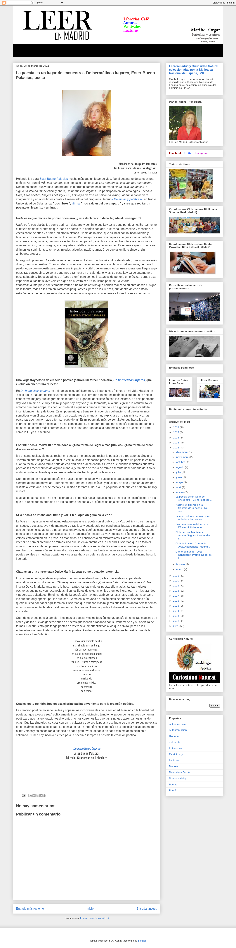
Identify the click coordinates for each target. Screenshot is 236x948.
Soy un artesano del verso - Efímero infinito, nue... (192, 526)
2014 (176, 610)
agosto (180, 467)
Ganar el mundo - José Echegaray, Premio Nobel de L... (194, 554)
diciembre (182, 451)
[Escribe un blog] (34, 795)
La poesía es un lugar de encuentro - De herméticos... (194, 498)
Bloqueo (174, 735)
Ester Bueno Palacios (54, 178)
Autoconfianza (177, 723)
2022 (176, 447)
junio (179, 477)
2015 (176, 605)
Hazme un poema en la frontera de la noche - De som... (192, 507)
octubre (181, 461)
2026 (176, 427)
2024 (176, 437)
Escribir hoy (176, 754)
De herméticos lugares (35, 390)
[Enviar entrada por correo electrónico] (23, 795)
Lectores (174, 760)
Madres (173, 766)
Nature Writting (178, 778)
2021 (176, 575)
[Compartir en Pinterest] (44, 795)
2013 (176, 615)
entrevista (175, 742)
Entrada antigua (146, 908)
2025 (176, 432)
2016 (176, 600)
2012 (176, 620)
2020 (176, 580)
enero (180, 569)
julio (179, 472)
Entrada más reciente (30, 908)
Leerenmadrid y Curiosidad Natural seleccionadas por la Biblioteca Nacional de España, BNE (193, 69)
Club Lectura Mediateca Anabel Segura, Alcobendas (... (193, 535)
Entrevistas (175, 748)
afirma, (76, 203)
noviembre (182, 456)
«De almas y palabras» (127, 199)
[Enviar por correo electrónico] (30, 795)
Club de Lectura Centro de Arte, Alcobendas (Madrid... (193, 545)
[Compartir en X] (37, 795)
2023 (176, 442)
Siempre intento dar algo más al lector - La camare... (193, 518)
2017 (176, 595)
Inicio (90, 908)
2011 (176, 625)
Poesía (173, 790)
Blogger (142, 940)
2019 (176, 585)
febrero (180, 564)
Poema (173, 784)
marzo (180, 492)
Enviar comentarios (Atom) (94, 918)
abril (179, 487)
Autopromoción (178, 729)
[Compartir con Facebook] (41, 795)
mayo (179, 482)
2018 (176, 590)
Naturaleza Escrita (179, 772)
